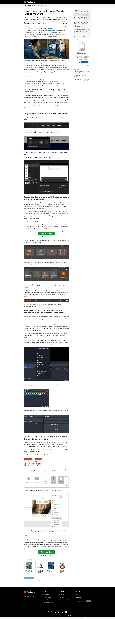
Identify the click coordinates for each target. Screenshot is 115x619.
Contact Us (78, 597)
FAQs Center (61, 597)
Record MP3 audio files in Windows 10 (81, 74)
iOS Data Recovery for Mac (47, 602)
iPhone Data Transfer (46, 597)
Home (26, 5)
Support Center (62, 594)
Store (67, 2)
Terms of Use (49, 615)
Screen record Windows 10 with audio (81, 75)
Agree (85, 617)
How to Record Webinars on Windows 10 (32, 580)
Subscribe (88, 601)
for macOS (51, 236)
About (77, 594)
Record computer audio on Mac (80, 78)
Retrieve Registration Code (64, 599)
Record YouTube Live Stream (81, 72)
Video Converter (45, 594)
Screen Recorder (48, 30)
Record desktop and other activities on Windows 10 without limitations (41, 81)
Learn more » (87, 65)
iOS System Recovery (46, 599)
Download (60, 2)
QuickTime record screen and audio (81, 76)
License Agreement (77, 615)
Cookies (61, 615)
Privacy (55, 615)
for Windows (43, 236)
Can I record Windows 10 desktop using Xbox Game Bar (38, 79)
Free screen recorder (78, 71)
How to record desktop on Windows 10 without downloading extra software (42, 85)
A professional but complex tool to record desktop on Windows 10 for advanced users (45, 83)
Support (74, 2)
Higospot (85, 615)
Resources (82, 2)
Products (51, 2)
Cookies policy (80, 617)
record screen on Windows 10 (61, 316)
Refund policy (68, 615)
